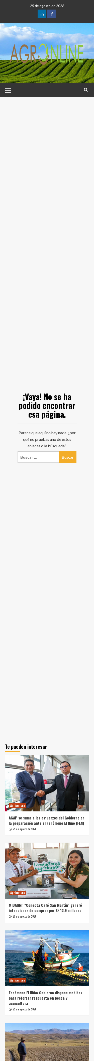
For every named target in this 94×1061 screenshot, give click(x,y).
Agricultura (17, 805)
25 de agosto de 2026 (25, 829)
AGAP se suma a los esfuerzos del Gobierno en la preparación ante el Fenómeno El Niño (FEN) (46, 820)
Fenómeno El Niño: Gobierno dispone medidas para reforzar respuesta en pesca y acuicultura (45, 998)
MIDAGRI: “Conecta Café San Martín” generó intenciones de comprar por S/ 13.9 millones (45, 907)
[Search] (86, 89)
